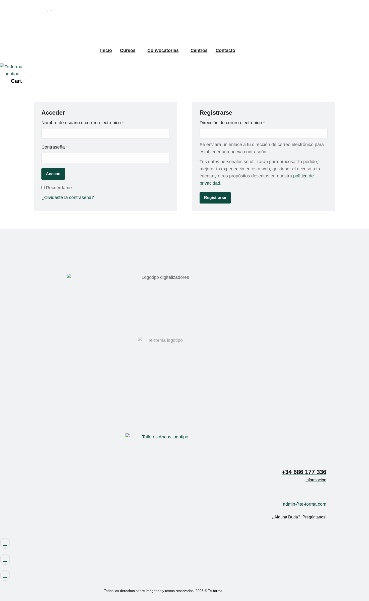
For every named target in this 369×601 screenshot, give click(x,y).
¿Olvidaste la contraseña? (67, 197)
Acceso (53, 174)
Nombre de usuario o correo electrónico (93, 122)
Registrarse (215, 197)
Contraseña (65, 147)
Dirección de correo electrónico (243, 122)
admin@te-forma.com (304, 504)
